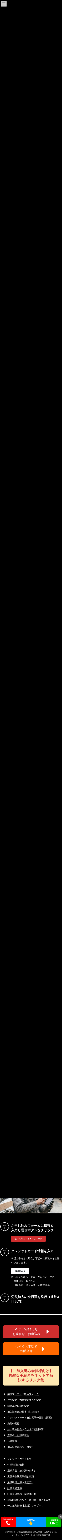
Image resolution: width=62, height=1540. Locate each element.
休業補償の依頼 (15, 1464)
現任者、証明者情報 (18, 1435)
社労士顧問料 (14, 1488)
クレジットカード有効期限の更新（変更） (30, 1417)
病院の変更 (13, 1423)
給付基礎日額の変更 (18, 1406)
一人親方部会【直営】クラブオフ (25, 1505)
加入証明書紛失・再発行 (20, 1447)
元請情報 (12, 1441)
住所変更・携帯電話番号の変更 (24, 1400)
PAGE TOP (57, 1490)
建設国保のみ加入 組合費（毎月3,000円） (31, 1499)
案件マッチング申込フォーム (23, 1394)
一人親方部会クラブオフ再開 (23, 1429)
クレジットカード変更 (19, 1458)
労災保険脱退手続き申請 (20, 1476)
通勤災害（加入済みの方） (21, 1470)
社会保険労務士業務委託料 (21, 1494)
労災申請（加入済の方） (20, 1482)
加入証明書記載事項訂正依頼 (23, 1411)
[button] (28, 1239)
